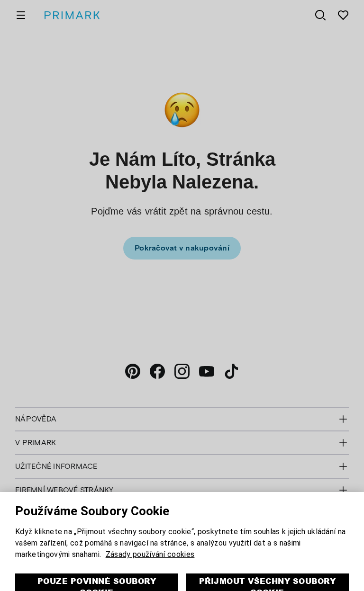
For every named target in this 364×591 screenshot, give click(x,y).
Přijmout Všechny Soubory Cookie (267, 568)
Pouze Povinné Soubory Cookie (96, 568)
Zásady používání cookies (150, 535)
